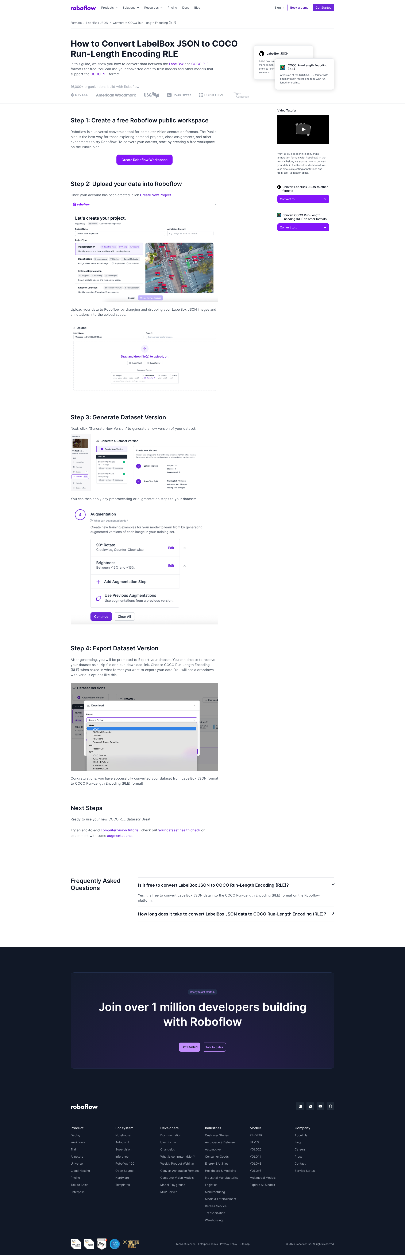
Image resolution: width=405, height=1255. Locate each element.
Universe (77, 1163)
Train (74, 1149)
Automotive (213, 1149)
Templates (122, 1185)
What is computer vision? (177, 1156)
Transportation (215, 1213)
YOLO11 (255, 1156)
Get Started (324, 7)
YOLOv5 (256, 1170)
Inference (121, 1156)
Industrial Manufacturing (222, 1177)
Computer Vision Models (177, 1177)
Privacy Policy (228, 1244)
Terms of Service (186, 1244)
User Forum (168, 1142)
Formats (76, 22)
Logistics (211, 1185)
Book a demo (299, 7)
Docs (185, 7)
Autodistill (122, 1142)
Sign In (279, 7)
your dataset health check (179, 830)
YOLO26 (256, 1149)
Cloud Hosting (80, 1170)
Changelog (167, 1149)
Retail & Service (216, 1206)
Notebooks (123, 1135)
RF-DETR (256, 1135)
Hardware (122, 1177)
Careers (300, 1149)
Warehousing (214, 1220)
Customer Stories (217, 1135)
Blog (197, 7)
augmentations (119, 836)
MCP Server (168, 1192)
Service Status (305, 1170)
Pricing (172, 7)
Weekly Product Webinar (177, 1163)
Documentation (170, 1135)
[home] (83, 7)
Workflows (78, 1142)
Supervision (123, 1149)
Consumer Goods (217, 1156)
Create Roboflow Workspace (144, 160)
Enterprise (78, 1192)
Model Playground (172, 1185)
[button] (109, 7)
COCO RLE (200, 64)
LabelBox (176, 64)
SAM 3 (254, 1142)
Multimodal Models (262, 1177)
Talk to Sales (214, 1047)
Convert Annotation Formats (179, 1170)
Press (298, 1156)
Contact (300, 1163)
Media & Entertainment (220, 1199)
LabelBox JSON (97, 22)
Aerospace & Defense (220, 1142)
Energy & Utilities (216, 1163)
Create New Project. (156, 195)
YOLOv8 (256, 1163)
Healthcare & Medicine (220, 1170)
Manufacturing (215, 1192)
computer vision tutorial (120, 830)
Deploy (75, 1135)
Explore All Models (262, 1185)
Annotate (77, 1156)
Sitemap (245, 1244)
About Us (301, 1135)
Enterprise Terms (208, 1244)
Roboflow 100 (124, 1163)
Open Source (124, 1170)
